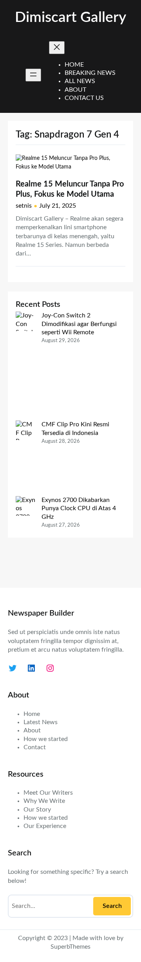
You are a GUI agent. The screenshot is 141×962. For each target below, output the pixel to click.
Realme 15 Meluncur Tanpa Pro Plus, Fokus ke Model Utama (70, 189)
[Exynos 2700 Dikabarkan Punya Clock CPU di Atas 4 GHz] (25, 538)
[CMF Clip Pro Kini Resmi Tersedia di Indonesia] (25, 458)
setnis (24, 206)
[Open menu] (33, 75)
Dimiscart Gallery (70, 18)
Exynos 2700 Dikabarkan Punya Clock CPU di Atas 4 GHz (79, 508)
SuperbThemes (70, 947)
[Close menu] (57, 47)
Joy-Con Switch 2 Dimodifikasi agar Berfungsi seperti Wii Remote (79, 323)
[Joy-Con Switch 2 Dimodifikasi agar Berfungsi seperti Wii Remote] (25, 366)
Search (112, 906)
